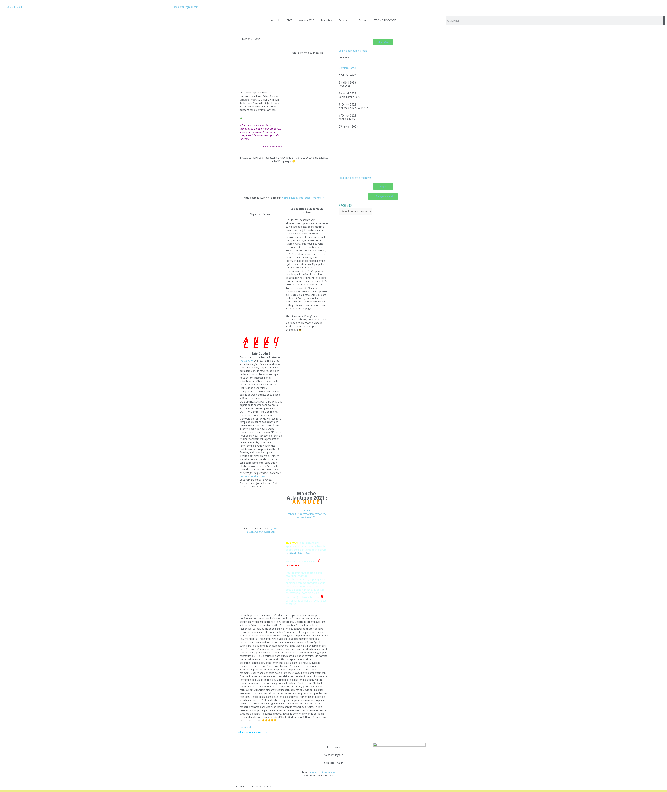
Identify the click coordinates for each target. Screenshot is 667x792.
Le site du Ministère (298, 553)
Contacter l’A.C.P (333, 762)
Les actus (326, 20)
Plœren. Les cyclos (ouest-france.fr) (302, 197)
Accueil (275, 20)
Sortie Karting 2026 (349, 96)
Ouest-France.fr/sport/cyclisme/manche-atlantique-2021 (307, 514)
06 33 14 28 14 (15, 7)
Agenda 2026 (306, 20)
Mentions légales (333, 755)
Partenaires (345, 20)
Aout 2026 (344, 57)
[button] (244, 181)
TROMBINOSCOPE (385, 20)
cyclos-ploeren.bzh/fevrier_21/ (262, 530)
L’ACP (289, 20)
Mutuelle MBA (347, 119)
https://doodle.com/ (252, 476)
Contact (363, 20)
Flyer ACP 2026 (347, 74)
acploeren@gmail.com (186, 7)
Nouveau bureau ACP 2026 (354, 108)
